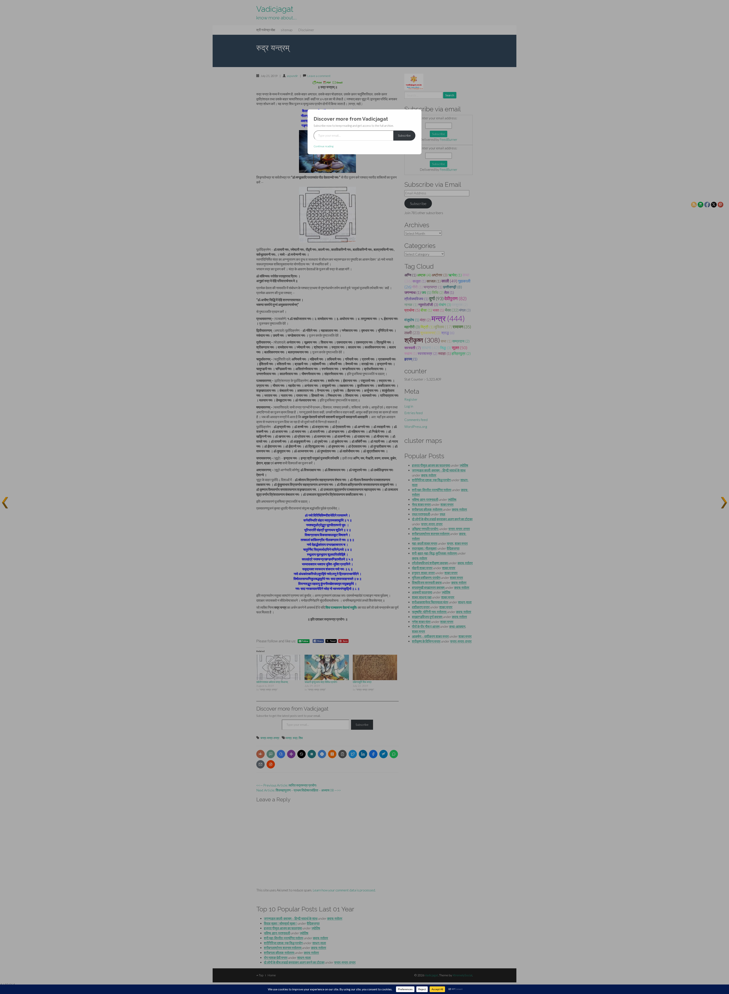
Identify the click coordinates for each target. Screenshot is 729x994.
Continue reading (323, 146)
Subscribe (404, 135)
